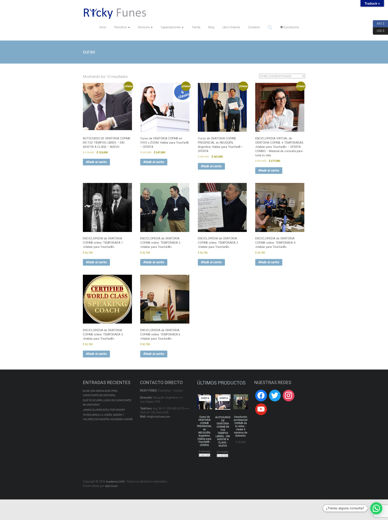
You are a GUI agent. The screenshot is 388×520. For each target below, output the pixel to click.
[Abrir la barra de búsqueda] (270, 27)
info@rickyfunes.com (158, 416)
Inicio (102, 27)
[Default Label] (261, 409)
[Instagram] (288, 395)
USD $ (378, 30)
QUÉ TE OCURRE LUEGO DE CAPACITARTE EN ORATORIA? (107, 402)
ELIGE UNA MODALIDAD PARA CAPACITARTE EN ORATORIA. (100, 393)
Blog (211, 27)
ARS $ (378, 23)
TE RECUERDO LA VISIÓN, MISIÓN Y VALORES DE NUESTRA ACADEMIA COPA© (108, 417)
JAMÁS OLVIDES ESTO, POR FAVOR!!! (104, 409)
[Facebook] (261, 395)
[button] (376, 508)
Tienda (196, 27)
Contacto (254, 27)
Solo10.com (111, 486)
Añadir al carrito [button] (96, 162)
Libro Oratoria (231, 27)
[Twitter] (275, 395)
